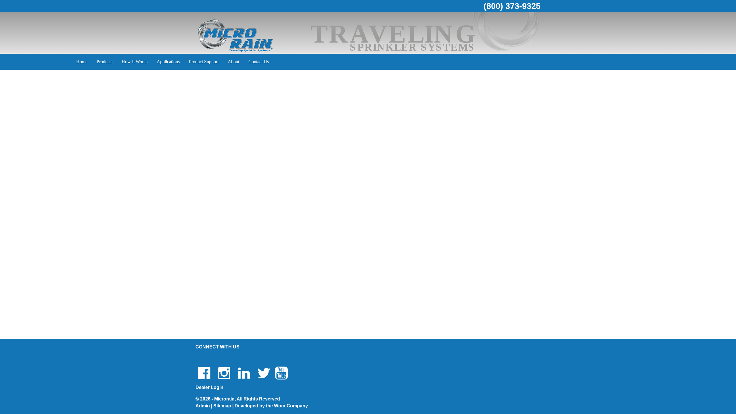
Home (81, 61)
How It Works (134, 61)
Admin (202, 405)
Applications (168, 61)
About (233, 61)
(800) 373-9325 (512, 6)
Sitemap (222, 405)
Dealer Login (209, 387)
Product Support (203, 61)
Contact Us (258, 61)
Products (104, 61)
